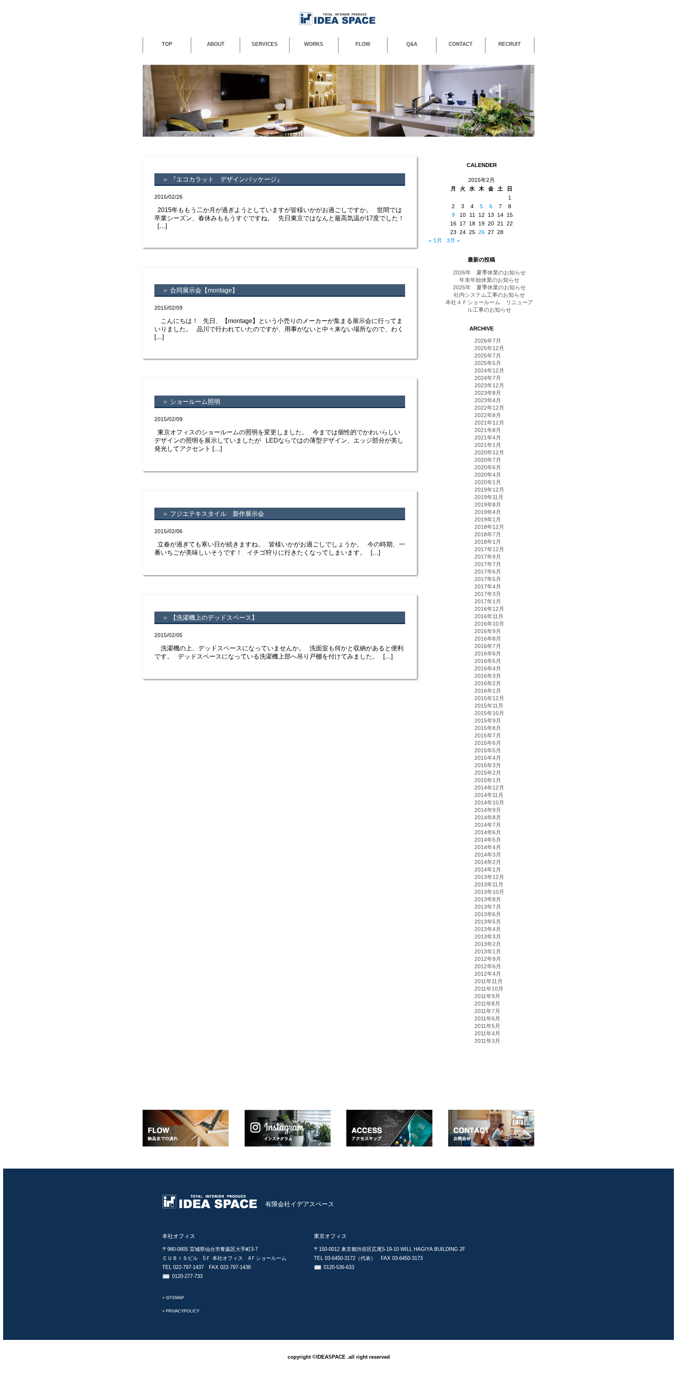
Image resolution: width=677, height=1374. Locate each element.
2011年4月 (487, 1033)
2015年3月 (487, 765)
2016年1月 (487, 691)
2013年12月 (489, 877)
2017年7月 (487, 564)
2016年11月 (488, 616)
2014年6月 (487, 832)
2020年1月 (487, 482)
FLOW (362, 44)
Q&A (411, 44)
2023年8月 (487, 393)
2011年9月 (487, 996)
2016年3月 (487, 676)
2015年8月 (487, 728)
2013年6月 (487, 914)
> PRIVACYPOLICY (180, 1311)
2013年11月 (488, 884)
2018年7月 (487, 534)
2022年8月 (487, 415)
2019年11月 (488, 497)
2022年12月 (489, 408)
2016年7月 (487, 646)
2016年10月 (489, 624)
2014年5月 (487, 840)
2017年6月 (487, 571)
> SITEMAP (173, 1297)
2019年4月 (487, 512)
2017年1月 (487, 601)
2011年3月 (487, 1041)
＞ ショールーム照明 (191, 401)
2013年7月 (487, 907)
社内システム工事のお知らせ (489, 295)
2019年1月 (487, 519)
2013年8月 (487, 899)
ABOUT (215, 44)
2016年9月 (487, 631)
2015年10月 (489, 713)
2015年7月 (487, 735)
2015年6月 (487, 743)
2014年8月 (487, 817)
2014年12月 (489, 787)
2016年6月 (487, 653)
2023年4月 (487, 400)
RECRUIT (509, 44)
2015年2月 (487, 773)
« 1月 (435, 240)
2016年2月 (487, 683)
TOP (167, 44)
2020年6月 (487, 467)
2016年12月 (489, 609)
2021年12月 (489, 422)
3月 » (453, 240)
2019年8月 (487, 504)
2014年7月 (487, 825)
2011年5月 (487, 1026)
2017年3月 (487, 594)
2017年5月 (487, 579)
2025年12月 (489, 348)
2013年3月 (487, 936)
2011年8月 (487, 1003)
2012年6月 (487, 966)
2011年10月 (488, 989)
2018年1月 (487, 542)
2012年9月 (487, 959)
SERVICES (265, 44)
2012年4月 (487, 974)
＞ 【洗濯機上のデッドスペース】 (210, 617)
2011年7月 (487, 1011)
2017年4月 (487, 586)
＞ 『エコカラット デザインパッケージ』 (222, 179)
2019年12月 (489, 489)
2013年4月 (487, 929)
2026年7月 (487, 341)
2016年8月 (487, 638)
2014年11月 (488, 795)
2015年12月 (489, 698)
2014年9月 (487, 810)
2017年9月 (487, 557)
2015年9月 (487, 720)
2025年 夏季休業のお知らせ (489, 287)
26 (481, 232)
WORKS (313, 44)
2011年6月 (487, 1018)
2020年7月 (487, 460)
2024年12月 (489, 370)
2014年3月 (487, 854)
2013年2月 (487, 944)
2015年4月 (487, 758)
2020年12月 (489, 452)
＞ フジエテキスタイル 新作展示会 (213, 513)
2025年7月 (487, 355)
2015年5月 (487, 750)
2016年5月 (487, 661)
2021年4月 (487, 437)
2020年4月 (487, 475)
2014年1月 (487, 869)
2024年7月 (487, 378)
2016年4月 (487, 668)
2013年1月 (487, 951)
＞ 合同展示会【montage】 (200, 290)
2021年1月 (487, 445)
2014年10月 (489, 802)
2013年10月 (489, 892)
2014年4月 (487, 847)
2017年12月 (489, 549)
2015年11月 (488, 705)
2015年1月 (487, 780)
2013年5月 (487, 921)
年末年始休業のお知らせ (489, 280)
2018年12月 (489, 527)
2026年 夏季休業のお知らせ (489, 272)
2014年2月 (487, 862)
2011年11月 (488, 981)
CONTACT (460, 44)
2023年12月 (489, 385)
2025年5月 (487, 363)
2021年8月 (487, 430)
